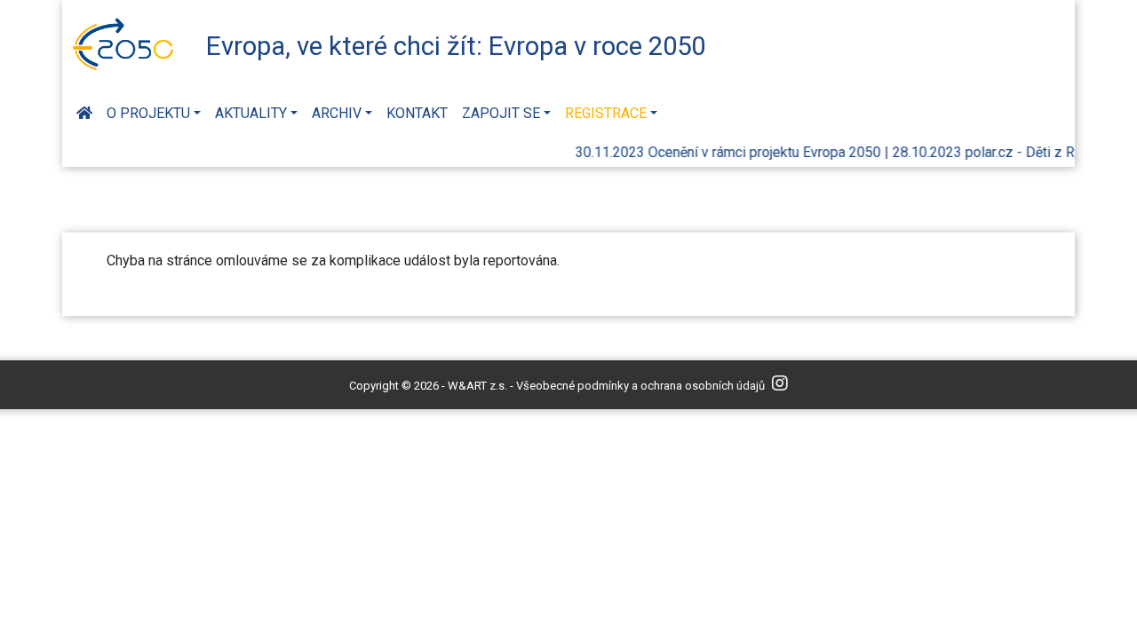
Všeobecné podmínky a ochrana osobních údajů (640, 385)
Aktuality (251, 113)
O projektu (148, 113)
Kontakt (417, 113)
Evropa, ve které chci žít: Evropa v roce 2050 (455, 46)
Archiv (337, 113)
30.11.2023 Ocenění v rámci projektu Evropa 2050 (723, 152)
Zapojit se (501, 113)
